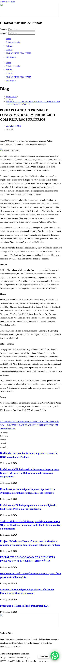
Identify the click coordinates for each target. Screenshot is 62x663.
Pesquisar (4, 29)
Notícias (9, 46)
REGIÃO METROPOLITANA (18, 53)
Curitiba (9, 49)
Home (8, 39)
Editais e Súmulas (13, 42)
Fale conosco (11, 57)
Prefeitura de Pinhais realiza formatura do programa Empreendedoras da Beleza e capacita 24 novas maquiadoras (29, 473)
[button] (31, 432)
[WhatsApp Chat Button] (54, 655)
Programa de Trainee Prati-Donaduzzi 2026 (24, 605)
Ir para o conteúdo (7, 2)
